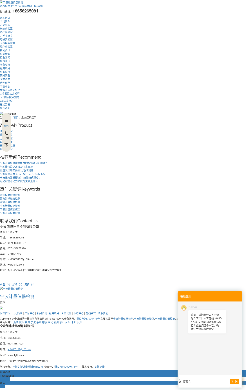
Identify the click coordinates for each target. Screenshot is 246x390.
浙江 (15, 322)
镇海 (27, 322)
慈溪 (44, 322)
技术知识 (5, 61)
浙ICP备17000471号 (88, 318)
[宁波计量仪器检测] (11, 288)
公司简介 (5, 21)
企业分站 (16, 6)
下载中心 (5, 86)
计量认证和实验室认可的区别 (16, 170)
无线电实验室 (7, 43)
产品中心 (5, 25)
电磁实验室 (6, 39)
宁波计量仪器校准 (10, 205)
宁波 (33, 322)
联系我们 (5, 108)
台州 (67, 322)
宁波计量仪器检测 (10, 213)
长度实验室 (6, 28)
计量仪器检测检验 (10, 195)
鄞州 (56, 322)
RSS (34, 6)
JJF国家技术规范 (9, 97)
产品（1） (6, 284)
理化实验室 (6, 46)
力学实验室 (6, 35)
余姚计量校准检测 (10, 202)
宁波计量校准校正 (10, 209)
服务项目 (5, 64)
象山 (61, 322)
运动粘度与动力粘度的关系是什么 (19, 181)
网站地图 (27, 6)
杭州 (21, 322)
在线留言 (5, 104)
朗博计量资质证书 (10, 90)
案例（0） (30, 284)
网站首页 (5, 17)
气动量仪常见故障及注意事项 (16, 166)
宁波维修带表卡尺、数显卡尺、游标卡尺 (22, 174)
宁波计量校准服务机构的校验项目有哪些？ (24, 163)
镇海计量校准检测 (10, 198)
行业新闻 (5, 57)
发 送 (234, 381)
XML (40, 6)
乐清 (79, 322)
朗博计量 (100, 366)
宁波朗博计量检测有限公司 (28, 366)
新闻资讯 (5, 50)
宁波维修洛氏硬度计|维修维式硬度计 (20, 177)
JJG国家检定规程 (10, 93)
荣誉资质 (5, 75)
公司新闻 (5, 53)
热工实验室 (6, 32)
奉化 (50, 322)
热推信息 (5, 6)
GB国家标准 (7, 100)
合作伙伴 (5, 82)
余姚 (38, 322)
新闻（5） (18, 284)
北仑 (73, 322)
